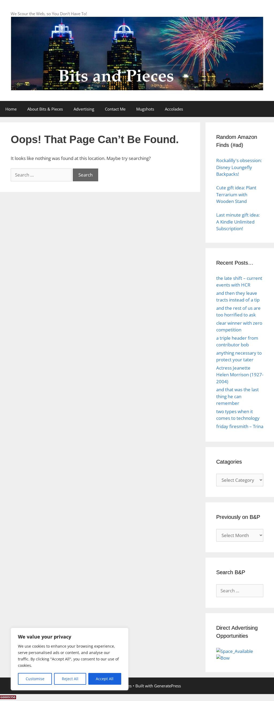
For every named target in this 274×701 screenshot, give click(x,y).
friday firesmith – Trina (239, 426)
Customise (35, 678)
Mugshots (145, 109)
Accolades (174, 109)
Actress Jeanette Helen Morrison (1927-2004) (239, 375)
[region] (69, 659)
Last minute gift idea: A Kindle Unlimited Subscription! (238, 222)
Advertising (84, 109)
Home (11, 109)
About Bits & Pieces (45, 109)
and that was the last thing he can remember (237, 396)
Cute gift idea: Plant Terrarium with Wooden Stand (236, 194)
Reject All (70, 678)
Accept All (104, 678)
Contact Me (115, 109)
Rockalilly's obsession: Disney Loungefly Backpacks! (239, 167)
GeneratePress (167, 685)
